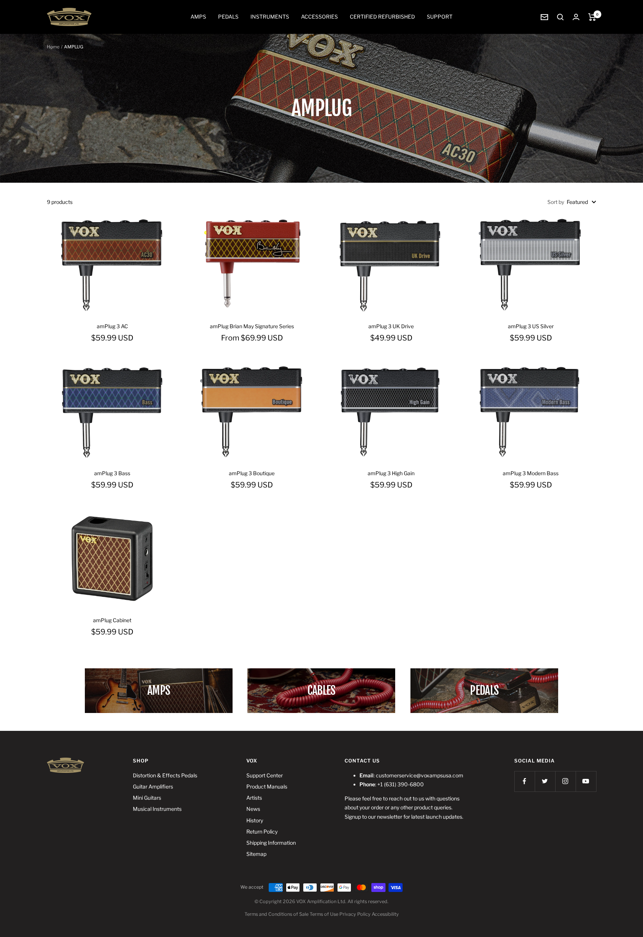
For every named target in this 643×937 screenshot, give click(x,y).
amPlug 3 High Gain (391, 473)
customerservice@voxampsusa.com (419, 775)
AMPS (198, 16)
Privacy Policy (355, 914)
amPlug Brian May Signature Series (252, 326)
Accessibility (385, 914)
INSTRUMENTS (269, 16)
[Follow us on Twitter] (545, 781)
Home (53, 46)
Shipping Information (271, 843)
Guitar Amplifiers (153, 786)
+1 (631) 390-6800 (400, 784)
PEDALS (228, 16)
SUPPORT (439, 16)
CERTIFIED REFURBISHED (382, 16)
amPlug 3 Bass (112, 473)
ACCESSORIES (319, 16)
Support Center (264, 775)
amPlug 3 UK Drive (391, 326)
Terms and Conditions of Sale (276, 914)
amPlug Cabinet (112, 620)
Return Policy (262, 831)
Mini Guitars (147, 797)
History (254, 820)
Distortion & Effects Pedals (165, 775)
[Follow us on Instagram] (565, 781)
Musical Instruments (157, 809)
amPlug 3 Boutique (252, 473)
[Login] (576, 17)
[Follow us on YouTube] (586, 781)
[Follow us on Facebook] (524, 781)
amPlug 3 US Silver (531, 326)
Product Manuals (266, 786)
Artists (254, 797)
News (253, 809)
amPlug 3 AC (112, 326)
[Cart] (592, 17)
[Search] (560, 17)
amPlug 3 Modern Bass (531, 473)
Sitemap (256, 854)
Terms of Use (324, 914)
